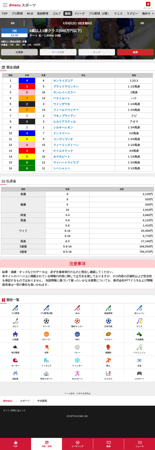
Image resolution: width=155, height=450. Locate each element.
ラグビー (132, 13)
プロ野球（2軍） (99, 13)
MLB (30, 13)
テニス (118, 13)
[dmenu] (8, 401)
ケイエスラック (63, 150)
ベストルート (61, 98)
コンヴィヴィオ (63, 139)
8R (142, 23)
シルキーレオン (63, 127)
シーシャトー (61, 168)
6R (13, 23)
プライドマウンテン (66, 86)
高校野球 (42, 13)
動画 (109, 446)
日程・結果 (47, 446)
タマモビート (61, 156)
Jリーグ (80, 13)
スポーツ (25, 400)
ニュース (140, 446)
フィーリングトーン (66, 145)
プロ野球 (17, 13)
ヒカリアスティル (64, 121)
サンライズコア (63, 80)
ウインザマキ (61, 104)
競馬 (68, 13)
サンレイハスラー (64, 92)
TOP (4, 13)
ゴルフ (56, 13)
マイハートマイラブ (66, 162)
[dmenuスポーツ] (24, 5)
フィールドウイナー (66, 109)
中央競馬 (42, 400)
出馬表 (19, 52)
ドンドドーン (61, 133)
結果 (135, 52)
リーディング (77, 446)
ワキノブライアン (64, 115)
